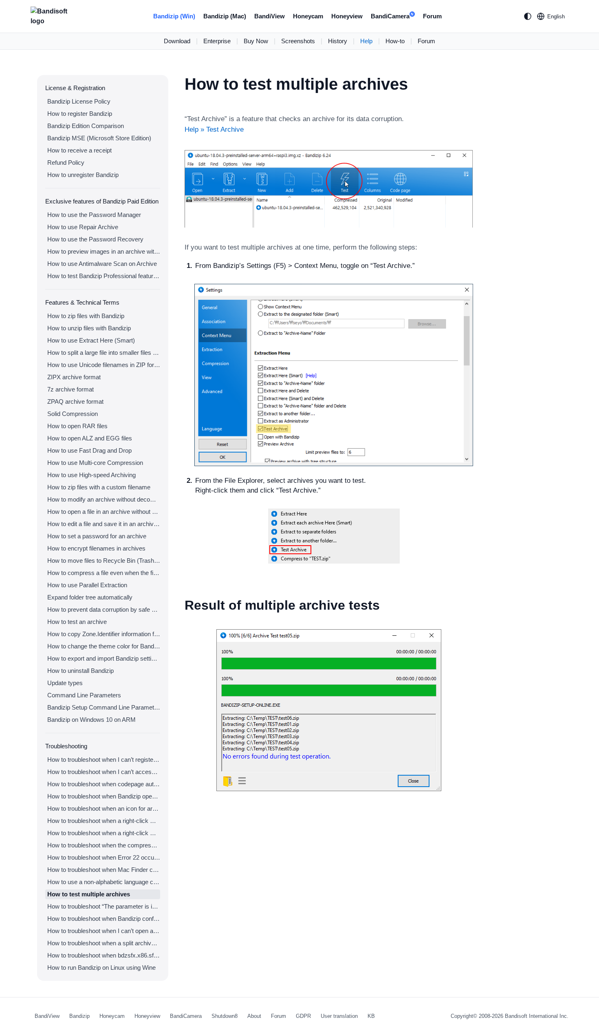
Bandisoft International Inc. (536, 1016)
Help (366, 41)
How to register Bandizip (79, 113)
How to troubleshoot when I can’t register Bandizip (103, 759)
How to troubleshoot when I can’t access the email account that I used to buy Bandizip (103, 771)
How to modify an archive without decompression (103, 499)
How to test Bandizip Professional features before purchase (103, 275)
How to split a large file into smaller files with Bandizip (103, 352)
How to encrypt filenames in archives (96, 548)
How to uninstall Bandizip (80, 670)
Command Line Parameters (84, 695)
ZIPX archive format (74, 377)
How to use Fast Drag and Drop (89, 450)
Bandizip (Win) (174, 16)
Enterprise (217, 41)
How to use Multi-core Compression (95, 462)
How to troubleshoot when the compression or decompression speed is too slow (103, 845)
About (254, 1016)
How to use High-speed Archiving (91, 474)
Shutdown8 (224, 1016)
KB (371, 1016)
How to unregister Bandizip (83, 174)
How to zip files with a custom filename (98, 487)
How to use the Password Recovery (95, 239)
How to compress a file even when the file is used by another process (103, 572)
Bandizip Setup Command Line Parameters (103, 707)
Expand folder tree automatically (89, 597)
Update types (65, 682)
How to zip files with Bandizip (85, 315)
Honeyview (347, 16)
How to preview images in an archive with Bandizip (103, 251)
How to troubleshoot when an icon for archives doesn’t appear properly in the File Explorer (103, 808)
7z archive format (70, 389)
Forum (432, 16)
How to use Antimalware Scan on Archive (102, 263)
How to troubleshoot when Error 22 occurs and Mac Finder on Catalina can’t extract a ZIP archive (103, 857)
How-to (395, 41)
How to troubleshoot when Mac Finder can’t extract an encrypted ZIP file (103, 869)
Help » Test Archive (214, 129)
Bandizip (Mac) (224, 16)
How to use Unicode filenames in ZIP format (103, 364)
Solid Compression (72, 413)
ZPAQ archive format (75, 401)
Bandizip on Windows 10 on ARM (91, 719)
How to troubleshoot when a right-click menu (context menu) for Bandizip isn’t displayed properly (103, 832)
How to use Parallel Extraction (87, 585)
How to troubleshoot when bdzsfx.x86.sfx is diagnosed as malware (103, 955)
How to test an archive (77, 621)
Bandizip (79, 1016)
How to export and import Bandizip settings (103, 658)
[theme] (527, 16)
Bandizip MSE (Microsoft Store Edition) (99, 138)
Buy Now (256, 41)
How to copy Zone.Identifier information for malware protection (103, 633)
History (337, 41)
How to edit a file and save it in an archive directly (103, 523)
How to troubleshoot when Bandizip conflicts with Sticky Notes (103, 918)
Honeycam (308, 16)
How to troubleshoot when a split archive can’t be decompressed (103, 943)
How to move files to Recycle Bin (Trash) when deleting (103, 560)
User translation (339, 1016)
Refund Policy (65, 162)
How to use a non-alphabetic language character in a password (103, 881)
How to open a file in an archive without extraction (103, 511)
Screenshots (298, 41)
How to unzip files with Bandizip (89, 328)
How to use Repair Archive (82, 226)
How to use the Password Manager (94, 214)
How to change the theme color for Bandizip (103, 646)
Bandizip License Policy (78, 101)
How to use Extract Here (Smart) (91, 340)
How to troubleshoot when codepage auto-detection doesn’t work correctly (103, 784)
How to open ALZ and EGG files (89, 438)
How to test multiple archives (88, 894)
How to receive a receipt (79, 150)
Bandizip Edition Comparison (85, 125)
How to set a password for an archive (96, 536)
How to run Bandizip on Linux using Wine (101, 967)
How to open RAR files (77, 425)
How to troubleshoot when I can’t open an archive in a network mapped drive (103, 930)
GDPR (303, 1016)
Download (177, 41)
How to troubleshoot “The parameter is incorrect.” (103, 906)
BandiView (269, 16)
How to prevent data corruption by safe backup (103, 609)
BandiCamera (392, 16)
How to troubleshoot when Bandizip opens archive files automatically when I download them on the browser (103, 796)
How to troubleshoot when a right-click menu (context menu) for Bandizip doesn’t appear (103, 820)
